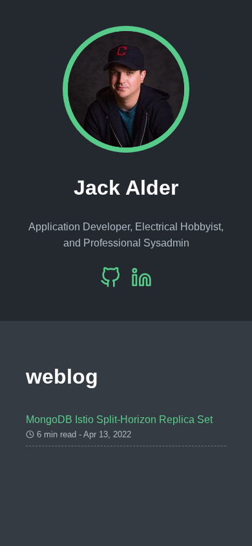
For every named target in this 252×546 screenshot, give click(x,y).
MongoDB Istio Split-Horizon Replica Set (119, 419)
